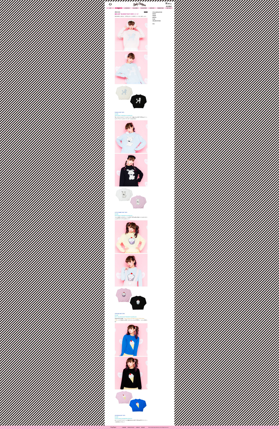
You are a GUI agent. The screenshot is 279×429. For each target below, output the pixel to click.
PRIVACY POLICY (131, 427)
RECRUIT (143, 427)
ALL (153, 23)
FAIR (153, 19)
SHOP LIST (152, 8)
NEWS (118, 8)
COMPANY (124, 427)
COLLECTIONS (144, 8)
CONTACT (138, 427)
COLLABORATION (157, 12)
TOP (110, 8)
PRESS (154, 15)
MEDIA (154, 17)
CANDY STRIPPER (139, 4)
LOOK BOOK (127, 8)
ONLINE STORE (160, 8)
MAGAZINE (135, 8)
